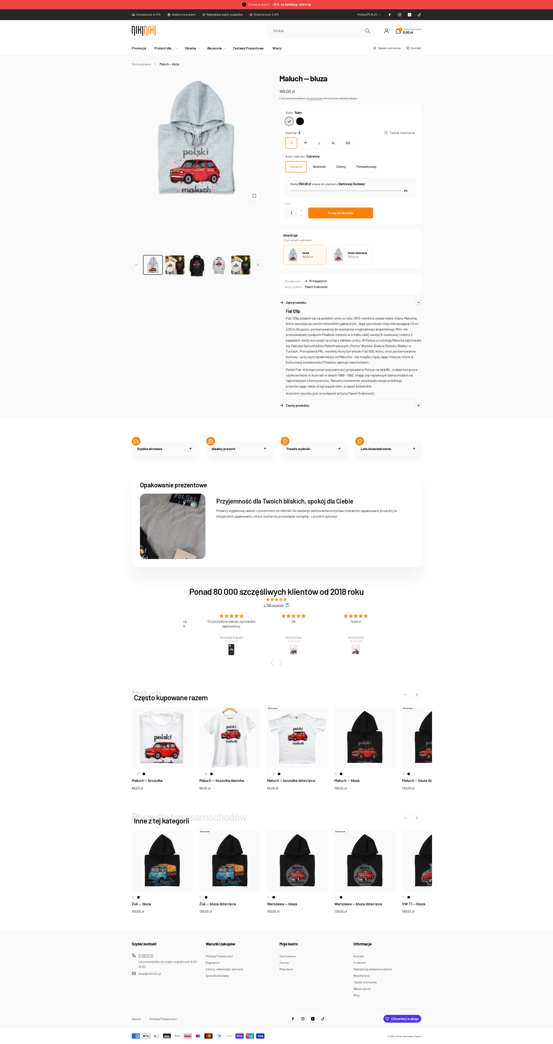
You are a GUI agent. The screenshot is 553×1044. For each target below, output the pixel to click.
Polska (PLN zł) (367, 14)
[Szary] (289, 121)
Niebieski (319, 166)
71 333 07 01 (145, 955)
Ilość (287, 203)
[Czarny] (300, 121)
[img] (276, 599)
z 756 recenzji (274, 605)
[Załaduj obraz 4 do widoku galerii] (197, 264)
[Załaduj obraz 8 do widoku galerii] (240, 264)
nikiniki (398, 1036)
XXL (348, 143)
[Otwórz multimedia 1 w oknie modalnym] (197, 138)
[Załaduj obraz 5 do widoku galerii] (218, 264)
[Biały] (133, 774)
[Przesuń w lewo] (136, 264)
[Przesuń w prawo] (257, 264)
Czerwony (296, 166)
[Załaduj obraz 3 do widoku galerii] (174, 264)
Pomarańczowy (366, 166)
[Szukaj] (367, 31)
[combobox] (321, 30)
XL (333, 143)
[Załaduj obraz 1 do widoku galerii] (152, 264)
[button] (165, 48)
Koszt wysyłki (314, 98)
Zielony (341, 166)
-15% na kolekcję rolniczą (291, 4)
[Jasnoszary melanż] (138, 774)
